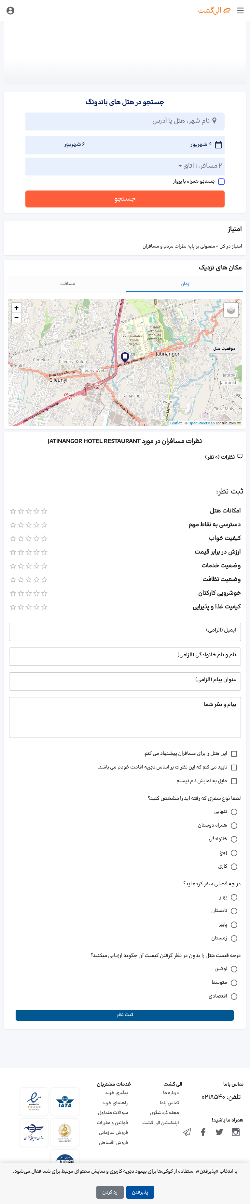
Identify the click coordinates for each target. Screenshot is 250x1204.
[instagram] (235, 1133)
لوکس (221, 969)
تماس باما (169, 1103)
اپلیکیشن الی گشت (160, 1123)
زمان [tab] (185, 284)
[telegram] (187, 1133)
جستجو (125, 199)
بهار (223, 897)
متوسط (219, 982)
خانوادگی (218, 839)
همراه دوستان (212, 825)
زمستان (219, 938)
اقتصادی (218, 996)
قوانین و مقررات (112, 1123)
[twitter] (219, 1133)
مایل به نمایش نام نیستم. (201, 781)
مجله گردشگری (164, 1112)
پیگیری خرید (116, 1093)
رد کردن (110, 1192)
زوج (223, 853)
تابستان (219, 911)
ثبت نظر (125, 1015)
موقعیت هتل (224, 349)
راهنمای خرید (115, 1103)
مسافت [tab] (67, 284)
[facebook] (203, 1133)
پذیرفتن (140, 1192)
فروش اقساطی (113, 1142)
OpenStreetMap (201, 423)
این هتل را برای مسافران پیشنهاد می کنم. (185, 753)
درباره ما (171, 1093)
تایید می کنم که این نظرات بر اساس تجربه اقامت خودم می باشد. (162, 767)
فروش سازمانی (113, 1132)
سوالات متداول (113, 1112)
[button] (125, 357)
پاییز (223, 924)
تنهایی (220, 811)
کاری (222, 866)
